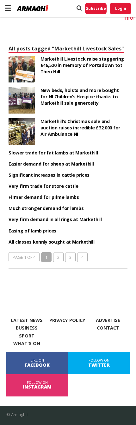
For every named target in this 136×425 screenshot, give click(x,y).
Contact (108, 328)
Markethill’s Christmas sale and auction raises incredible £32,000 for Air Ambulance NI (80, 127)
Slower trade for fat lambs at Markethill (53, 153)
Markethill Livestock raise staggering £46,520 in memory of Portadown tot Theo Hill (82, 65)
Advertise (108, 320)
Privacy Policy (67, 320)
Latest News (27, 320)
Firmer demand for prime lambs (44, 197)
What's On (26, 343)
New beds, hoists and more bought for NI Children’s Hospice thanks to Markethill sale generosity (79, 96)
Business (27, 328)
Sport (26, 336)
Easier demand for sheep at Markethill (51, 164)
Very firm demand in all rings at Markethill (55, 219)
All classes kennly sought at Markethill (52, 242)
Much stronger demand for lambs (46, 208)
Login (120, 8)
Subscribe (96, 8)
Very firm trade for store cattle (43, 186)
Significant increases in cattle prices (49, 175)
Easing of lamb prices (32, 231)
